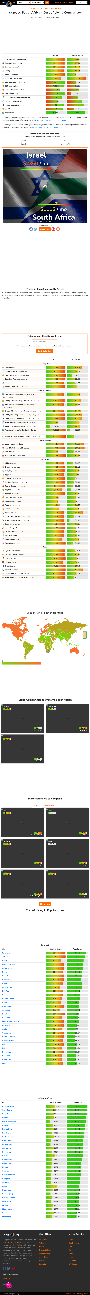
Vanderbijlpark (8, 1197)
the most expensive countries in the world (50, 120)
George (5, 1171)
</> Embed (44, 229)
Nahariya (6, 1056)
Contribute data (44, 351)
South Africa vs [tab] (50, 805)
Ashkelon (6, 1010)
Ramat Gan (7, 979)
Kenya (71, 1253)
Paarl (4, 1186)
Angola (72, 1257)
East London (7, 1140)
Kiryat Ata (6, 1059)
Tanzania (72, 1260)
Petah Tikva (7, 968)
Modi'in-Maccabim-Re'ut (12, 1021)
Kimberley (6, 1152)
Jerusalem (6, 953)
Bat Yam (5, 991)
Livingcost (55, 17)
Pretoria (5, 1118)
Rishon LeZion (8, 964)
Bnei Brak (6, 976)
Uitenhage (6, 1190)
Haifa (4, 960)
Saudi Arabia (74, 1243)
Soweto (5, 1114)
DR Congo (73, 1264)
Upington (6, 1178)
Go (47, 3)
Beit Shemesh (8, 998)
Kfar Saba (6, 1006)
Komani (5, 1213)
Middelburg (7, 1209)
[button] (31, 229)
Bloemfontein (8, 1144)
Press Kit (6, 1278)
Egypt (71, 1250)
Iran (70, 1246)
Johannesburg (8, 1106)
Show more (45, 904)
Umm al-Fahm (8, 1040)
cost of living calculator (12, 1242)
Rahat (4, 1048)
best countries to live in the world (45, 127)
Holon (4, 983)
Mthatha (5, 1205)
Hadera (5, 1002)
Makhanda (6, 1217)
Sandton (6, 1156)
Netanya (5, 972)
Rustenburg (7, 1129)
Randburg (6, 1133)
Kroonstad (6, 1163)
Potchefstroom (8, 1175)
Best (71, 2)
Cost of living (61, 2)
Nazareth (6, 1017)
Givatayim (6, 1033)
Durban (5, 1125)
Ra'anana (6, 1025)
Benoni (5, 1167)
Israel (45, 8)
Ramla (4, 1044)
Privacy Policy (82, 1293)
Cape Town (7, 1110)
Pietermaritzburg (9, 1121)
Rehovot (6, 995)
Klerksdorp (7, 1159)
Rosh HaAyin (7, 1052)
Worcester (7, 1201)
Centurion (6, 1148)
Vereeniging (7, 1194)
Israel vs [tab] (37, 805)
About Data (70, 1293)
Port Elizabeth (8, 1137)
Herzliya (5, 1014)
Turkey (71, 1239)
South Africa (56, 8)
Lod (3, 1063)
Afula (4, 1029)
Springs (5, 1182)
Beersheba (7, 987)
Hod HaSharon (8, 1037)
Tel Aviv (5, 957)
